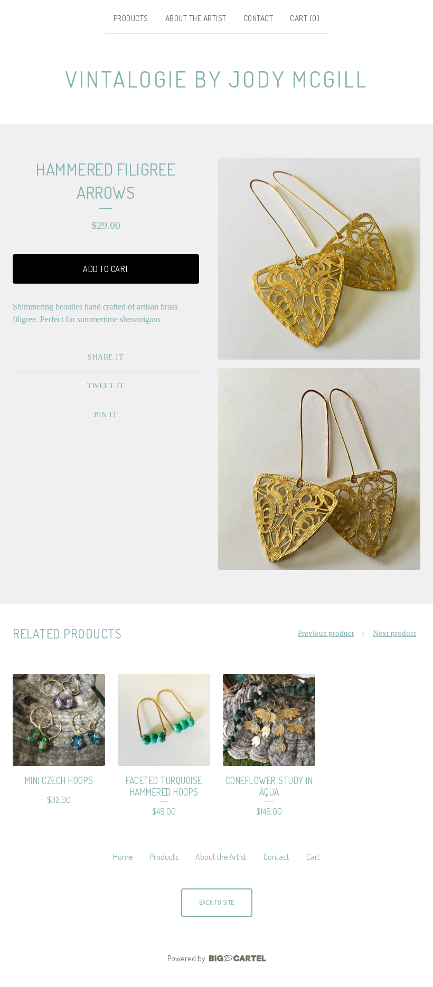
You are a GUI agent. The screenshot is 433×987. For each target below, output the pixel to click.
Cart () (304, 18)
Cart (313, 856)
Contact (258, 18)
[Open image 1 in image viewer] (319, 259)
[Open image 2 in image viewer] (319, 469)
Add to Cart (106, 269)
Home (123, 856)
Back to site (216, 902)
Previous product (326, 633)
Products (131, 18)
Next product (394, 633)
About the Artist (196, 18)
